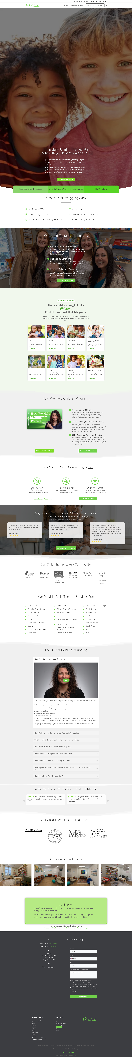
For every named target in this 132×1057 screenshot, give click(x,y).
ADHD (33, 1023)
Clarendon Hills (49, 928)
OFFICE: (48, 953)
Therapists (73, 5)
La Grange (69, 928)
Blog (96, 1)
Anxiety (34, 1025)
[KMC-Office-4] (15, 886)
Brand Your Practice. (68, 1052)
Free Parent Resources (61, 1020)
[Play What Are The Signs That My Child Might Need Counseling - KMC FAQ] (66, 680)
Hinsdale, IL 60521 (48, 957)
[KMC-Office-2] (83, 886)
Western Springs (82, 928)
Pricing (66, 5)
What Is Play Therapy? (37, 1039)
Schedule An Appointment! (44, 499)
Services (80, 5)
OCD (33, 1029)
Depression (35, 1032)
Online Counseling (36, 1020)
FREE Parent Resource (48, 967)
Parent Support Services (37, 1021)
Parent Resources (77, 1)
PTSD (33, 1030)
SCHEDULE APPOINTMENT (66, 179)
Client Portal (102, 1)
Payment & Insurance (61, 1023)
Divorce (34, 1027)
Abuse (33, 1034)
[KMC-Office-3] (49, 886)
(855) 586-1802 (54, 943)
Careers (86, 1)
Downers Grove (60, 928)
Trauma (34, 1036)
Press (57, 1030)
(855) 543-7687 (53, 946)
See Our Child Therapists (66, 280)
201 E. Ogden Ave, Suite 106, (48, 955)
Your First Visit (59, 1025)
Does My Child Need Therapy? (39, 1038)
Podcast (91, 1)
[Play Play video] (44, 419)
